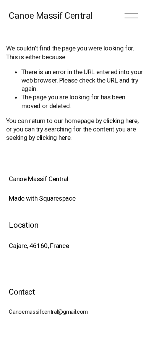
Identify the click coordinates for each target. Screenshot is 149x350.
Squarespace (57, 198)
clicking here (120, 121)
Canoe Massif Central (51, 15)
